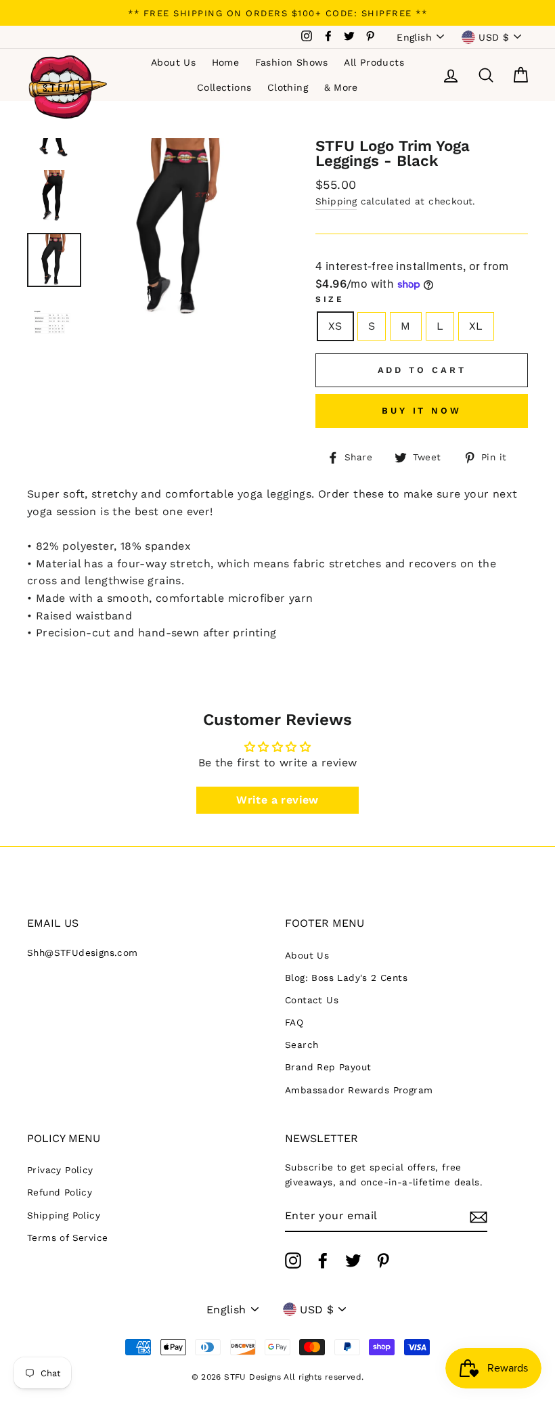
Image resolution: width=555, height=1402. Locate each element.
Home (226, 62)
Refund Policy (59, 1192)
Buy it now (422, 411)
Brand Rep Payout (328, 1066)
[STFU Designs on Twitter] (353, 1260)
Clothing (287, 87)
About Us (173, 62)
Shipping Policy (63, 1215)
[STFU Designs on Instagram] (293, 1260)
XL (476, 326)
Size (329, 299)
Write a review (277, 799)
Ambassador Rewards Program (358, 1090)
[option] (277, 13)
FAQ (294, 1022)
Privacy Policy (60, 1169)
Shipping (336, 201)
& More (341, 87)
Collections (224, 87)
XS (335, 326)
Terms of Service (67, 1237)
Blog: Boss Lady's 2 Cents (346, 977)
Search (301, 1044)
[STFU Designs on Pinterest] (383, 1260)
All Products (374, 62)
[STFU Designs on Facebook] (323, 1260)
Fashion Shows (291, 62)
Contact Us (311, 999)
